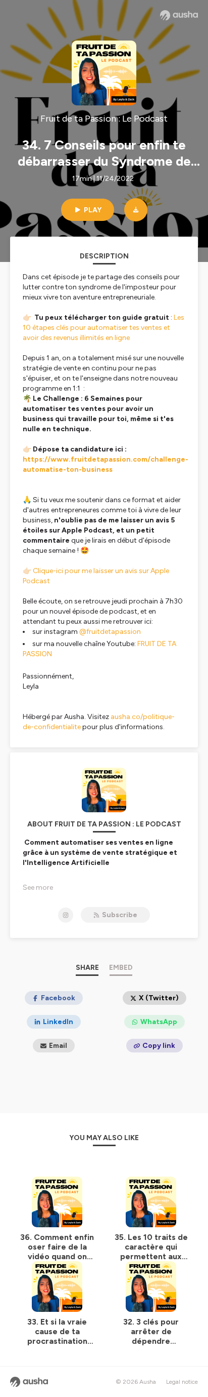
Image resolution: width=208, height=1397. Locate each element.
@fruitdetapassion (110, 631)
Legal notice (182, 1381)
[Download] (135, 209)
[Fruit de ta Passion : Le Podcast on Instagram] (65, 915)
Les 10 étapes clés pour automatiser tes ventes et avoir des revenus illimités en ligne (103, 327)
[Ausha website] (179, 15)
